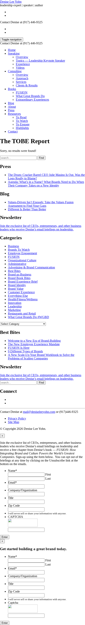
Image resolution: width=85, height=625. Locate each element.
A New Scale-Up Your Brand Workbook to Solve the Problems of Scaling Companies (41, 356)
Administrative (17, 264)
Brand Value (16, 288)
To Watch (22, 121)
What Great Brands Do (30, 96)
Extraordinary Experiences (32, 99)
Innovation (14, 303)
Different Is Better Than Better (27, 209)
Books (12, 89)
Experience (23, 64)
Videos (20, 67)
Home (12, 50)
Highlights (22, 128)
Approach (22, 78)
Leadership (15, 306)
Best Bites (14, 271)
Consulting (15, 71)
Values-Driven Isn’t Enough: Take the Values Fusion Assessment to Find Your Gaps (41, 204)
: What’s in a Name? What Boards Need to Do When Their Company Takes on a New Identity (46, 183)
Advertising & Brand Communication (31, 267)
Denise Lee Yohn (11, 1)
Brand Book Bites (19, 278)
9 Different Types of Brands (25, 351)
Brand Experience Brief (23, 281)
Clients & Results (27, 85)
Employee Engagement (22, 253)
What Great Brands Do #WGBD (28, 317)
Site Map (13, 422)
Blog (11, 103)
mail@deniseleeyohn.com (39, 411)
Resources (14, 113)
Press (11, 110)
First (48, 474)
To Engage (22, 124)
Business (13, 246)
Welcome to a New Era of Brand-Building (34, 340)
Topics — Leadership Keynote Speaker (40, 60)
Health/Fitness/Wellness (23, 299)
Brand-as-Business (19, 274)
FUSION (21, 92)
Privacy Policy (17, 418)
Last (48, 478)
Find (41, 157)
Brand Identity (17, 285)
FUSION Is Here (18, 347)
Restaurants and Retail (22, 313)
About (12, 106)
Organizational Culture (22, 260)
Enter (5, 537)
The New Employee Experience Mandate (34, 344)
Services (21, 82)
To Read (21, 117)
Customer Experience (21, 292)
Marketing (14, 310)
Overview (22, 57)
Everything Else (18, 295)
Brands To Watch (19, 249)
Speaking (14, 53)
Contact (13, 131)
